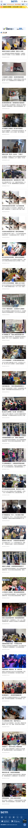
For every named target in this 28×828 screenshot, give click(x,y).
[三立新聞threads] (21, 817)
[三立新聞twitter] (17, 817)
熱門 (23, 4)
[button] (22, 1)
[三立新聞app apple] (5, 821)
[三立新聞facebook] (6, 817)
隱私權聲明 (3, 824)
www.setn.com (13, 824)
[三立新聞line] (13, 817)
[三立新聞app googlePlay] (15, 821)
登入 (26, 1)
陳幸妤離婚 (18, 4)
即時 (4, 4)
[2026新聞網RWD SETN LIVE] (1, 1)
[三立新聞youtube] (2, 817)
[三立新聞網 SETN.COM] (1, 4)
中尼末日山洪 (10, 4)
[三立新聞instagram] (10, 817)
